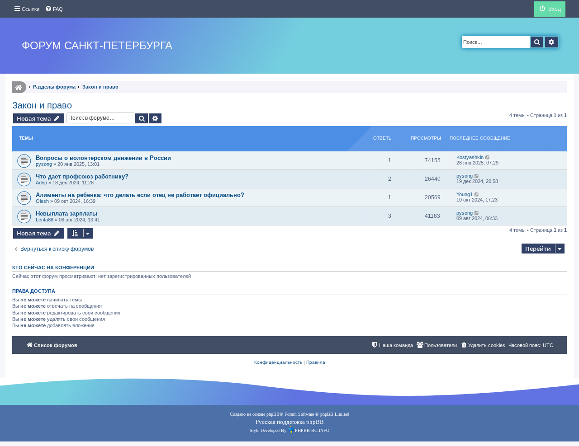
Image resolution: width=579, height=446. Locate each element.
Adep (41, 182)
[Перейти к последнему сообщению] (488, 157)
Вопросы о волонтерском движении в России (103, 158)
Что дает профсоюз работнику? (82, 176)
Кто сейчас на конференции (53, 267)
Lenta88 (44, 219)
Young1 (464, 194)
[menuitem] (54, 9)
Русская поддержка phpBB (290, 421)
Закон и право (42, 105)
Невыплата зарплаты (66, 213)
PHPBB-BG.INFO (312, 430)
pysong (44, 164)
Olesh (42, 201)
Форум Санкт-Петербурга (97, 45)
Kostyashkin (470, 157)
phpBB (273, 414)
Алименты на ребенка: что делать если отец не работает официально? (140, 195)
